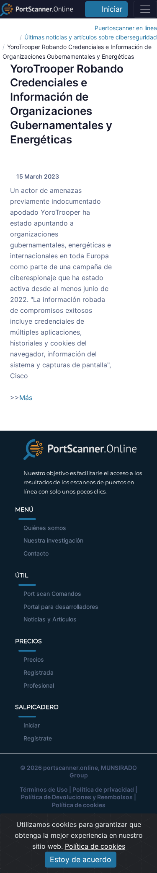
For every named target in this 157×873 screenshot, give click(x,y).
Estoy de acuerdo (80, 859)
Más (25, 397)
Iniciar (110, 9)
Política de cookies (79, 804)
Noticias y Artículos (50, 619)
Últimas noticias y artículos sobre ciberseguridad (90, 37)
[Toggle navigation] (145, 9)
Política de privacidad (103, 789)
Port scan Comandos (52, 593)
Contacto (36, 553)
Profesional (38, 685)
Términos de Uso (44, 789)
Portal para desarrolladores (60, 606)
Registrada (38, 672)
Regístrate (37, 738)
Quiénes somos (44, 527)
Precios (33, 659)
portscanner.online (70, 767)
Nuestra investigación (53, 540)
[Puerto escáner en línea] (36, 9)
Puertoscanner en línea (126, 27)
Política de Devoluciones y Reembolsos (77, 796)
